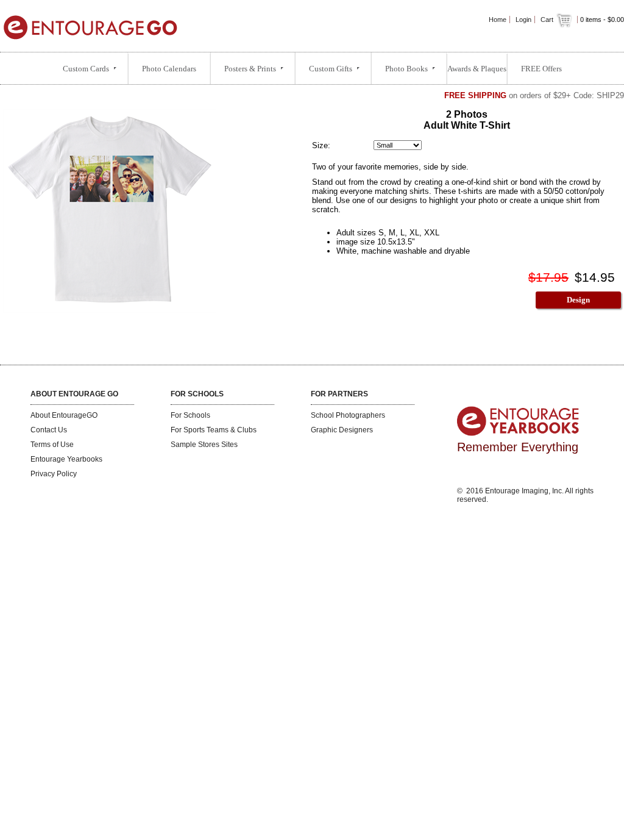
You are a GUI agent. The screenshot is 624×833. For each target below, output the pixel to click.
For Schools (190, 415)
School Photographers (348, 415)
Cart (548, 19)
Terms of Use (52, 444)
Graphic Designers (342, 430)
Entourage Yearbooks (66, 459)
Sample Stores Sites (204, 444)
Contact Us (48, 430)
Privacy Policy (53, 474)
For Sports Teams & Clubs (214, 430)
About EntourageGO (64, 415)
